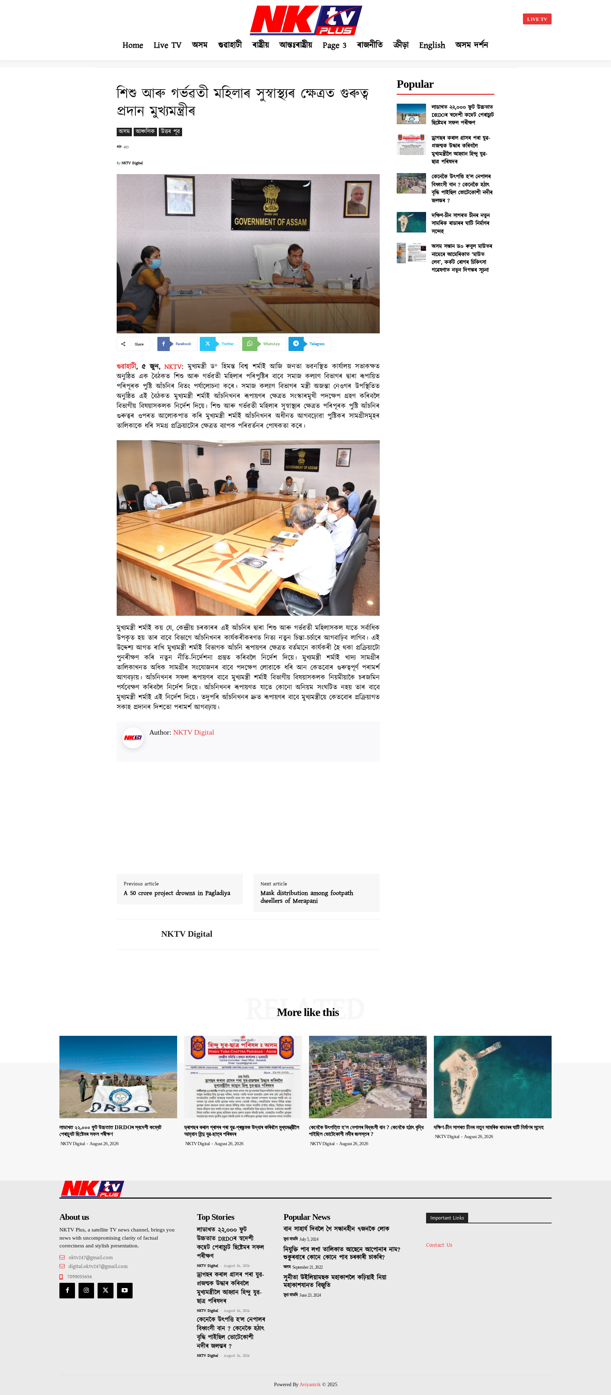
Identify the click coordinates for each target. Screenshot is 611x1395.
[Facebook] (67, 1290)
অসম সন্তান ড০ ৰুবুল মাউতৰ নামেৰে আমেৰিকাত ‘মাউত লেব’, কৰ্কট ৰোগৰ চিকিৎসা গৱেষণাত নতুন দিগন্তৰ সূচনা (462, 258)
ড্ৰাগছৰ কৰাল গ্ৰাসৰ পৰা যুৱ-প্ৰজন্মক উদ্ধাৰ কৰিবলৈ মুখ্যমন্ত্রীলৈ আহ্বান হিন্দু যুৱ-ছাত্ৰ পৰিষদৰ (461, 150)
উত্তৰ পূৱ (170, 132)
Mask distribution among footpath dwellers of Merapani (307, 897)
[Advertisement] (130, 18)
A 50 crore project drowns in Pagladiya (177, 893)
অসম (124, 132)
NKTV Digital (132, 163)
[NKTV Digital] (134, 934)
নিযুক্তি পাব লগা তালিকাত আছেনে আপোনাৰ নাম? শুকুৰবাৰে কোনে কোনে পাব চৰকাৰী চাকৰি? (342, 1253)
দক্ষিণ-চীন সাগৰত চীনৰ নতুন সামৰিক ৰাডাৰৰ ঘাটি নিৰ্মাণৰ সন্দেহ (461, 224)
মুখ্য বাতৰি (291, 1239)
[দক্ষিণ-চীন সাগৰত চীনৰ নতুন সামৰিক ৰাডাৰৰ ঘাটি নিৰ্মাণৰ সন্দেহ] (411, 222)
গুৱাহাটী (126, 367)
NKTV (173, 367)
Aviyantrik (310, 1384)
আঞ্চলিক (145, 132)
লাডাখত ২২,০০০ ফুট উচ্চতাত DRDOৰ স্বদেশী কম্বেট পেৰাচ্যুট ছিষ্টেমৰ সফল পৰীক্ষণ (463, 115)
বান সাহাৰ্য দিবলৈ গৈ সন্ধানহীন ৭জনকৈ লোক (336, 1229)
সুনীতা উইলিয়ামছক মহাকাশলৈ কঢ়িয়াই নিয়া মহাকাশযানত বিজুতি (335, 1281)
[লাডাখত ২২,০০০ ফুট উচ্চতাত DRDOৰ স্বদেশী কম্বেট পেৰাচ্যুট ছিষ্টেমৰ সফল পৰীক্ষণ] (411, 114)
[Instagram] (86, 1290)
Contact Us (439, 1245)
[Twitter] (105, 1290)
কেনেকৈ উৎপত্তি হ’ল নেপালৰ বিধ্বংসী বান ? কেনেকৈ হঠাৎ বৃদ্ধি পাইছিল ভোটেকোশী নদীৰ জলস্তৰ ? (462, 189)
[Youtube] (125, 1290)
